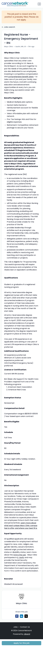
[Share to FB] (17, 616)
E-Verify (20, 557)
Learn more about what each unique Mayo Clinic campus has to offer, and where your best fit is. (20, 525)
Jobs (15, 627)
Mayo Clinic (8, 46)
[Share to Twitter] (26, 616)
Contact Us (25, 627)
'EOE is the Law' (19, 555)
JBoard (27, 634)
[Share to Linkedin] (21, 616)
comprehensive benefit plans (21, 76)
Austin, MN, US (20, 46)
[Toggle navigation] (39, 4)
